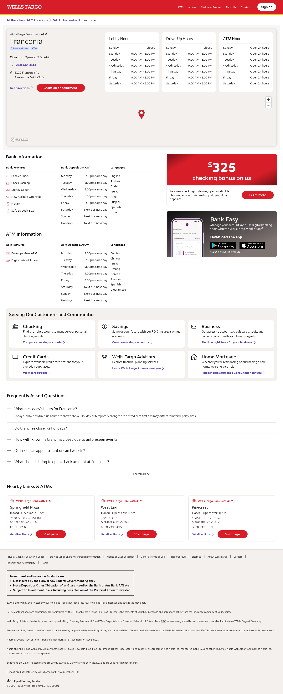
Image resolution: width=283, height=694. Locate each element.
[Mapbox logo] (19, 139)
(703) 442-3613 (25, 65)
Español (245, 7)
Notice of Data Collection (120, 556)
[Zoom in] (268, 99)
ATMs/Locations (187, 7)
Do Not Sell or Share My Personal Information (75, 556)
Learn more (257, 195)
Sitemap (196, 556)
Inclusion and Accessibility (21, 562)
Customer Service (211, 7)
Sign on (266, 7)
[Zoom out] (268, 105)
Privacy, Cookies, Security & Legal (25, 556)
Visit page (51, 534)
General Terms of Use (153, 556)
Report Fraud (178, 556)
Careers (238, 556)
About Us (231, 7)
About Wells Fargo (217, 556)
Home (45, 562)
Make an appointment (60, 88)
